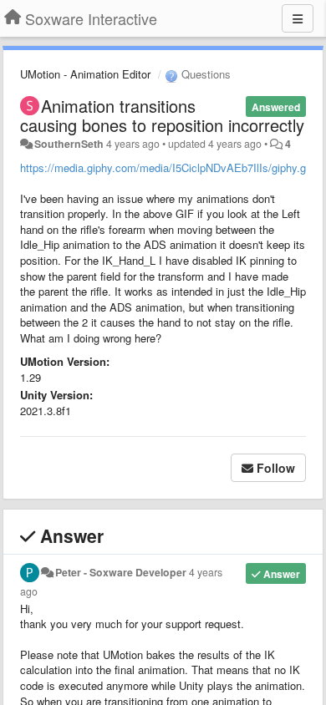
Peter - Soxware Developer (120, 572)
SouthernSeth (69, 143)
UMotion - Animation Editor (85, 74)
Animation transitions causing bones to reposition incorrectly (162, 115)
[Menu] (297, 18)
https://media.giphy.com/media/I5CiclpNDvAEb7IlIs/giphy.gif (166, 167)
